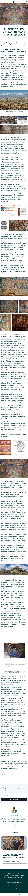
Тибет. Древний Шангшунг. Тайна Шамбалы (12, 780)
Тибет (3, 877)
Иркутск (19, 873)
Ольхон (14, 873)
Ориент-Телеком (16, 885)
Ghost (20, 882)
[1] (18, 593)
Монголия (21, 875)
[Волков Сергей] (14, 810)
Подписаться (14, 799)
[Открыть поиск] (26, 1)
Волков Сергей (14, 815)
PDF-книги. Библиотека (8, 851)
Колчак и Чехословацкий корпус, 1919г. (16, 877)
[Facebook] (8, 894)
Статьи (10, 37)
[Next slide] (26, 849)
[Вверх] (19, 894)
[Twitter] (14, 894)
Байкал (9, 873)
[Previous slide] (1, 849)
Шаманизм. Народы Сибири (11, 875)
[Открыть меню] (1, 1)
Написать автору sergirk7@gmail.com (14, 888)
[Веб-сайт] (12, 825)
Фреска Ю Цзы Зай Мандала (11, 761)
